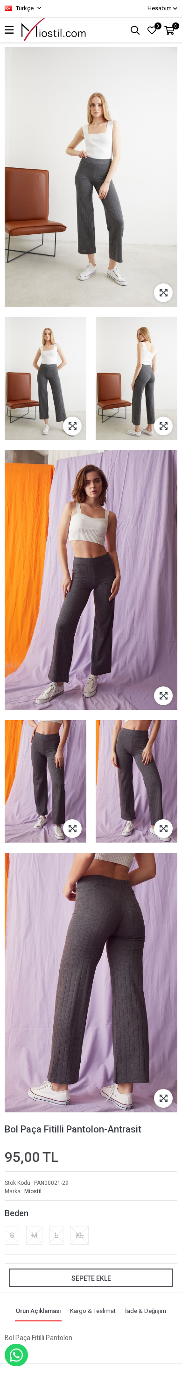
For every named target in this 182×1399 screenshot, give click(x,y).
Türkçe (24, 8)
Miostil (33, 1191)
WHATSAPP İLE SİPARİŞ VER (16, 1355)
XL (80, 1235)
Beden (16, 1213)
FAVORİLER (158, 26)
